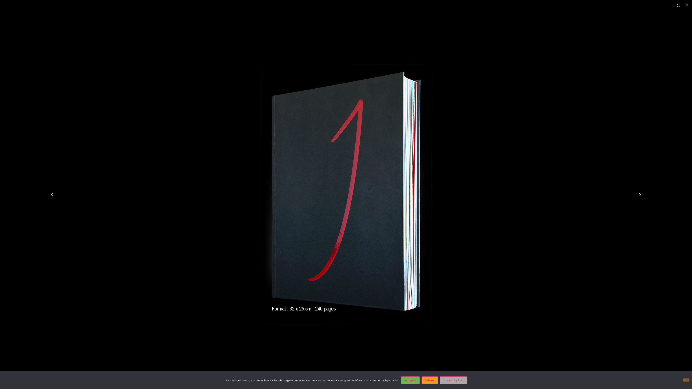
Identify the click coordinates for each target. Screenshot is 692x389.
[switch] (678, 5)
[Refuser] (686, 380)
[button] (686, 5)
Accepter (410, 380)
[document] (346, 194)
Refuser (430, 380)
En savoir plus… (453, 380)
